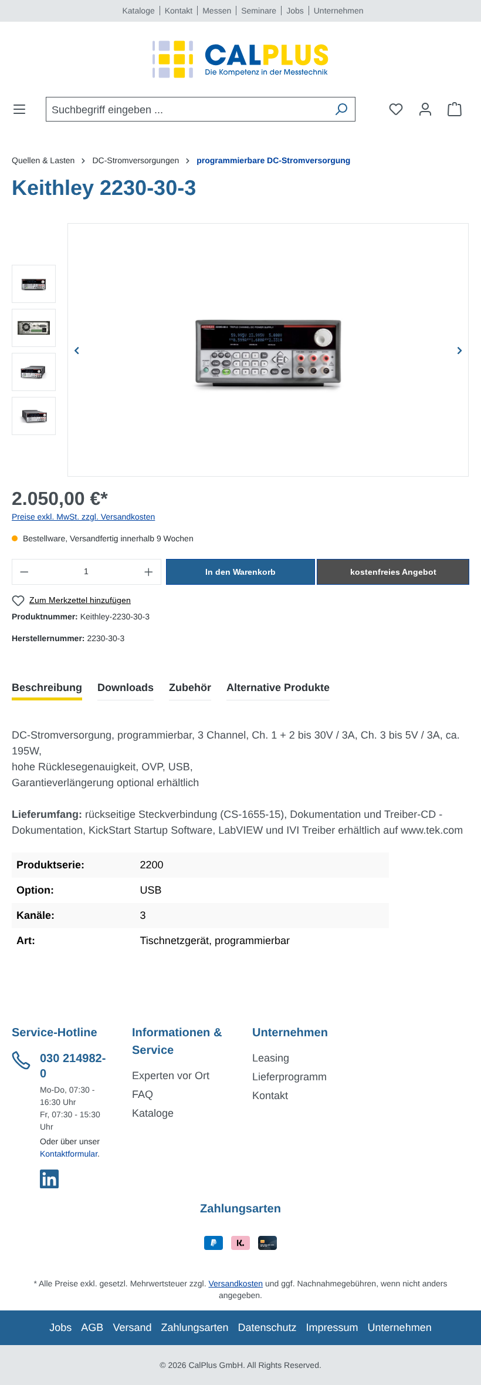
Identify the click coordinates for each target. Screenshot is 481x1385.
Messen (216, 10)
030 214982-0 (73, 1066)
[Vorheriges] (77, 350)
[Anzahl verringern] (24, 572)
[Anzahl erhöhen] (149, 572)
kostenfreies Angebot (393, 572)
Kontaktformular (68, 1153)
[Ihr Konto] (425, 109)
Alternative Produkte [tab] (278, 687)
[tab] (47, 687)
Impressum (332, 1327)
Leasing (270, 1058)
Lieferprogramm (289, 1077)
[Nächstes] (459, 350)
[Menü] (23, 109)
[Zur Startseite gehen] (240, 59)
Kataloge (138, 10)
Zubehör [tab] (190, 687)
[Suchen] (341, 109)
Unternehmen (339, 10)
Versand (132, 1327)
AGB (92, 1327)
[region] (240, 350)
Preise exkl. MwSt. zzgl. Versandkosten (83, 516)
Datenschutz (267, 1327)
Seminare (258, 10)
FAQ (142, 1094)
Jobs (295, 10)
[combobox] (186, 109)
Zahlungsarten (194, 1327)
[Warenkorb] (454, 109)
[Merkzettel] (396, 109)
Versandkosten (235, 1283)
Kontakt (178, 10)
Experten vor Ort (170, 1075)
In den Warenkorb (240, 572)
